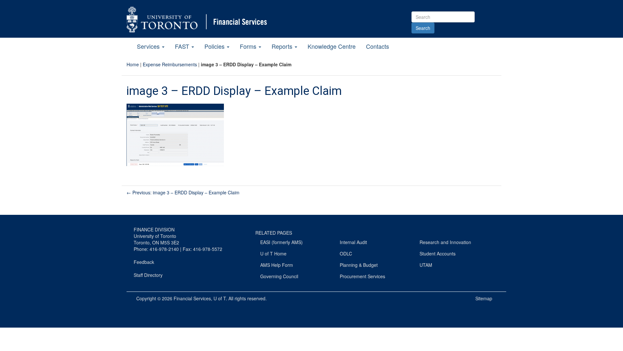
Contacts (377, 46)
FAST (183, 46)
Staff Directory (148, 275)
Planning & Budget (359, 265)
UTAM (426, 265)
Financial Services (192, 298)
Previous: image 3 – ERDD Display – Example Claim (183, 192)
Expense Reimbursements (170, 64)
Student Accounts (438, 253)
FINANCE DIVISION (154, 229)
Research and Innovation (445, 242)
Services (149, 46)
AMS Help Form (276, 265)
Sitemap (483, 298)
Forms (249, 46)
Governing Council (279, 276)
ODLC (346, 253)
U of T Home (273, 253)
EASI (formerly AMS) (281, 242)
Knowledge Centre (332, 46)
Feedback (144, 262)
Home (133, 64)
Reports (283, 46)
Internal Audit (353, 242)
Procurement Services (362, 276)
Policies (215, 46)
